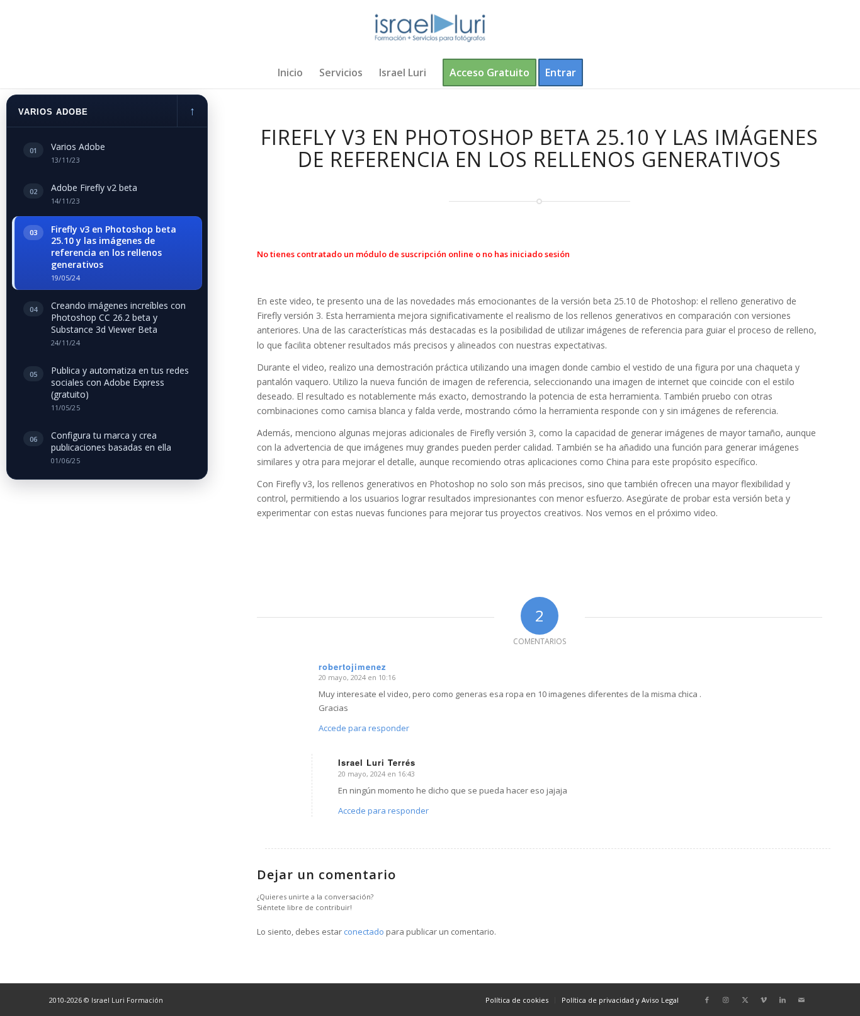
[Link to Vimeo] (763, 999)
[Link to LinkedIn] (782, 999)
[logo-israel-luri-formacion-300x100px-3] (430, 28)
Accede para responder (364, 728)
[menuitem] (290, 72)
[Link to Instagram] (725, 999)
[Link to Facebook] (707, 999)
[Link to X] (744, 999)
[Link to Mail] (801, 999)
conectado (364, 931)
